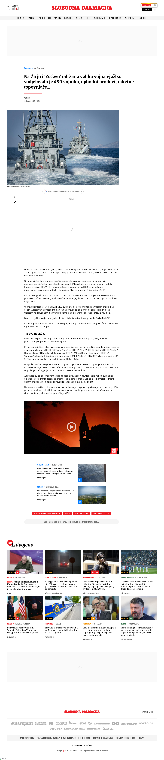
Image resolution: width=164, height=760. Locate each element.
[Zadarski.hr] (93, 728)
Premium (20, 18)
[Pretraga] (155, 9)
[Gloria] (82, 723)
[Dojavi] (13, 8)
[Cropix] (55, 728)
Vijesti (42, 18)
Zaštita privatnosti (71, 738)
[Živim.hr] (73, 723)
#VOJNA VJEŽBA (81, 513)
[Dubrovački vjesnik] (74, 728)
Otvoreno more (115, 18)
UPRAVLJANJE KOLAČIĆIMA (82, 745)
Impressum (86, 738)
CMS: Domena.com (102, 750)
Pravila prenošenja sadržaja (48, 738)
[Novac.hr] (146, 723)
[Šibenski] (108, 728)
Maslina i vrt (99, 18)
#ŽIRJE (67, 513)
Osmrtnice (142, 18)
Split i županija (54, 18)
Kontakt (96, 738)
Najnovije (32, 18)
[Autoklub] (129, 723)
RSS (133, 738)
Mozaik (79, 18)
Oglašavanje (108, 738)
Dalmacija (68, 18)
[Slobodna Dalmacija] (82, 7)
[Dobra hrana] (102, 723)
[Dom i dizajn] (115, 723)
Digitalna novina (122, 738)
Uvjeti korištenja (27, 738)
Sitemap (141, 738)
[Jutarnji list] (22, 723)
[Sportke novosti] (51, 723)
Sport (88, 18)
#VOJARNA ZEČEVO (101, 513)
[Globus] (61, 723)
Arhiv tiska (129, 18)
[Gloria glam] (90, 723)
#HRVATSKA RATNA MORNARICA (47, 513)
